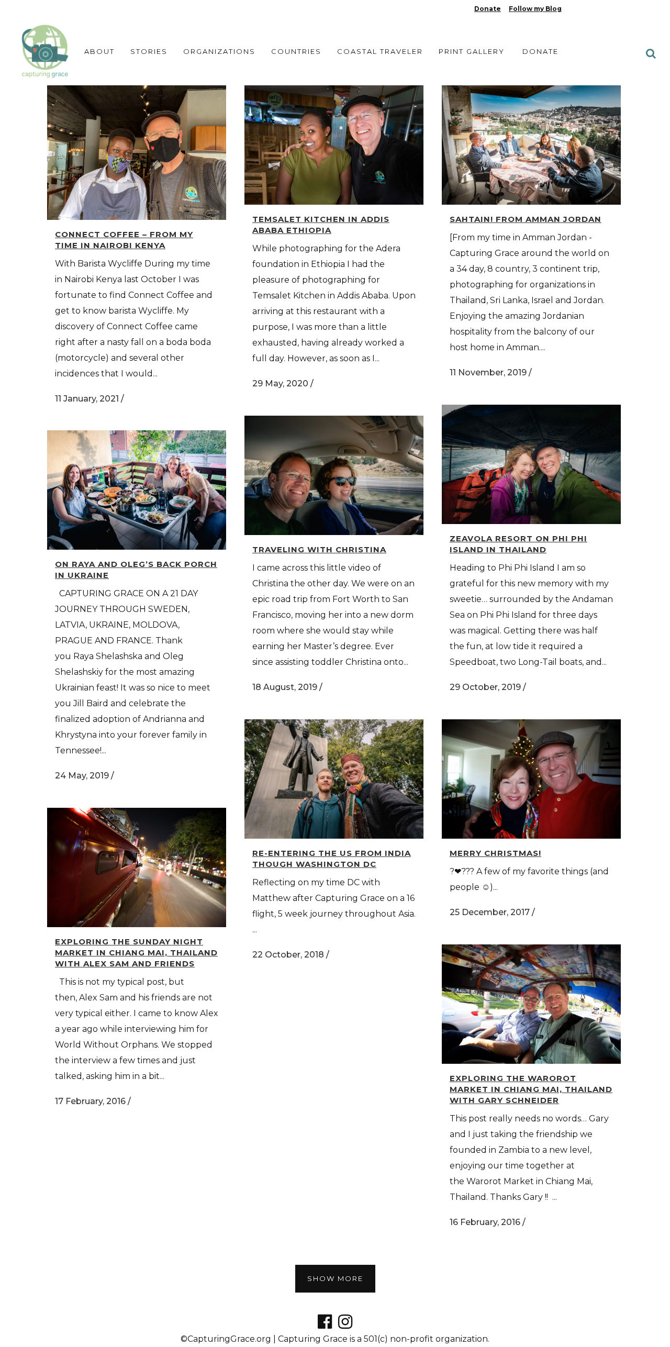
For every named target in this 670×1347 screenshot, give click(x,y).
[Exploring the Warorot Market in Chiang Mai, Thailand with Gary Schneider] (531, 1004)
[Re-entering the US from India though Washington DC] (333, 779)
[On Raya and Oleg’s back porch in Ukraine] (136, 490)
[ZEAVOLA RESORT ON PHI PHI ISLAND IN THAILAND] (531, 464)
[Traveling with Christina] (333, 475)
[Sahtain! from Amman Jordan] (531, 145)
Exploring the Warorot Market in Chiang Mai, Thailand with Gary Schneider (531, 1089)
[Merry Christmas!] (531, 779)
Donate (487, 9)
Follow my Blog (535, 9)
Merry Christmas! (495, 853)
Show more (335, 1278)
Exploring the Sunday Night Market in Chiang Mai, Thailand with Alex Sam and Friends (136, 952)
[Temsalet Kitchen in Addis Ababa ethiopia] (333, 145)
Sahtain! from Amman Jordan (525, 219)
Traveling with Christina (319, 549)
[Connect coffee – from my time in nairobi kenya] (136, 152)
